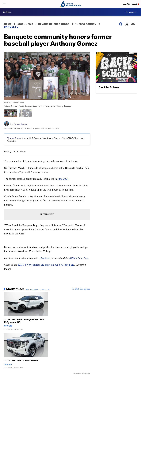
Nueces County (86, 24)
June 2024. (63, 178)
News (8, 24)
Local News (25, 24)
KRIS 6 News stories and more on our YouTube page (46, 264)
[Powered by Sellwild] (86, 374)
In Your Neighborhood (54, 24)
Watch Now (130, 4)
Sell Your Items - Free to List (38, 289)
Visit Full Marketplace (81, 289)
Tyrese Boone (20, 124)
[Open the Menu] (4, 4)
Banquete (11, 26)
